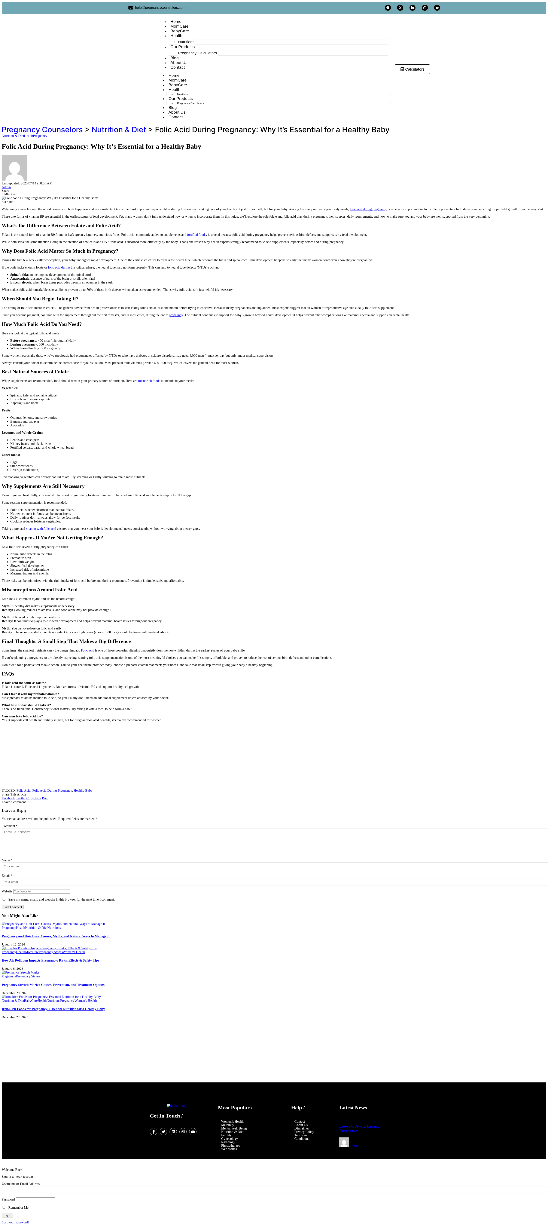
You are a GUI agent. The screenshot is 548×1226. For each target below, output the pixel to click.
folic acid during (59, 267)
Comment (10, 826)
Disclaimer (301, 1128)
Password (8, 1199)
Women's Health (74, 952)
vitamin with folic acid (41, 528)
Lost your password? (16, 1222)
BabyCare (31, 1000)
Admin (6, 187)
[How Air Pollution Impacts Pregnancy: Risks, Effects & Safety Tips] (49, 948)
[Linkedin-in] (412, 8)
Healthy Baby (83, 790)
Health (176, 35)
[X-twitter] (400, 8)
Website (7, 891)
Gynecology (229, 1138)
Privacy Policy (304, 1132)
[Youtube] (437, 8)
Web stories (229, 1149)
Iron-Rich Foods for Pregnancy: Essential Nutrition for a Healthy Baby (53, 1009)
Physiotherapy (230, 1145)
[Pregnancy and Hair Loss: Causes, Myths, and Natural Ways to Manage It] (53, 924)
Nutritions (54, 927)
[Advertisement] (130, 755)
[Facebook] (388, 8)
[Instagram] (425, 8)
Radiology (228, 1142)
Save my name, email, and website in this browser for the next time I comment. (61, 899)
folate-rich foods (149, 381)
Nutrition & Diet (13, 136)
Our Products (182, 47)
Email (7, 875)
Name (7, 860)
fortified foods (196, 234)
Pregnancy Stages (51, 952)
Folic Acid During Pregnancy (52, 790)
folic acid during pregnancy (368, 209)
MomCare (32, 952)
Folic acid (87, 650)
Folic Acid (23, 790)
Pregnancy (40, 136)
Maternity (227, 1125)
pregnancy (176, 315)
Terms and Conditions (301, 1137)
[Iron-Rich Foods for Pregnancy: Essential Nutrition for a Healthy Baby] (51, 997)
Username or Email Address (21, 1184)
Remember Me (17, 1207)
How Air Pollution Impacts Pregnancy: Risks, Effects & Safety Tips (50, 960)
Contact (299, 1121)
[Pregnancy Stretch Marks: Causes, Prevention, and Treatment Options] (20, 972)
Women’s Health (232, 1121)
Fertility (226, 1135)
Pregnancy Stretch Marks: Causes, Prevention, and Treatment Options (53, 985)
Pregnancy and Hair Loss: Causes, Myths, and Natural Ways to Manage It (56, 936)
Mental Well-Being (234, 1128)
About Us (301, 1125)
